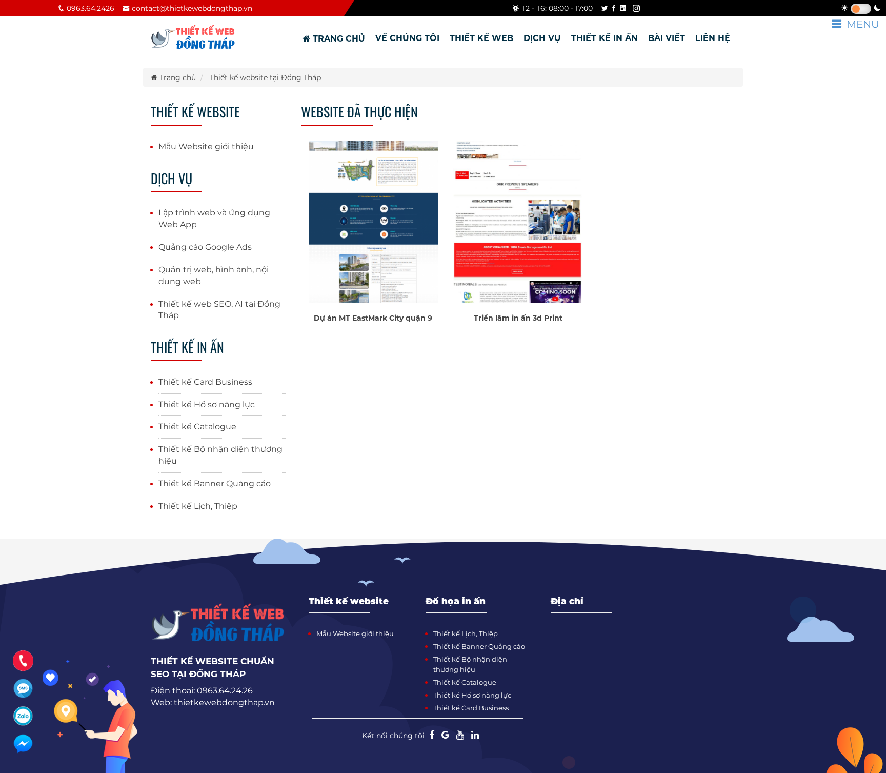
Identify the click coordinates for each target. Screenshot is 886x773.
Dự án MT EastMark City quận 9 (373, 318)
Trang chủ (176, 77)
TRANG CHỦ (337, 39)
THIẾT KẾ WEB (481, 38)
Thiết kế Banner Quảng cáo (214, 483)
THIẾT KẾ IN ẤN (604, 38)
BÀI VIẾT (666, 38)
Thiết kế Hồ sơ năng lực (206, 404)
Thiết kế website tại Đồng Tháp (265, 77)
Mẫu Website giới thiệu (206, 146)
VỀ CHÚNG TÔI (407, 38)
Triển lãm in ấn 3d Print (518, 318)
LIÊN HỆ (712, 38)
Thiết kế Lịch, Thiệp (197, 506)
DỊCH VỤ (542, 38)
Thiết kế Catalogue (197, 426)
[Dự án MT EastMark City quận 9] (373, 221)
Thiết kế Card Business (205, 382)
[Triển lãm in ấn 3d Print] (517, 221)
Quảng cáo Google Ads (205, 247)
